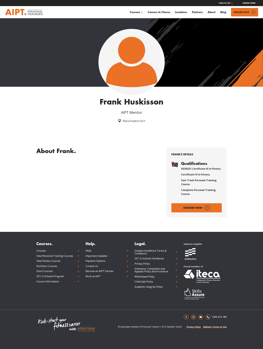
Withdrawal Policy (145, 276)
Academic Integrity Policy (149, 287)
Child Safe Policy (144, 281)
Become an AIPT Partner (100, 271)
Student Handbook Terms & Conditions (151, 252)
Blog (223, 12)
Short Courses (44, 271)
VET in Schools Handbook (149, 258)
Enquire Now (241, 12)
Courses (135, 12)
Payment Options (95, 261)
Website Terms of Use (215, 327)
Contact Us (92, 266)
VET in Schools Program (50, 276)
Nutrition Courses (46, 266)
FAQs (88, 251)
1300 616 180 (224, 3)
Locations (181, 12)
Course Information (47, 281)
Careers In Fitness (159, 12)
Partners (197, 12)
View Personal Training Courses (54, 256)
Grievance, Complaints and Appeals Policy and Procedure (151, 270)
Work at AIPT (93, 276)
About (212, 12)
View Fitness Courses (48, 261)
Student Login (249, 3)
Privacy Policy (142, 263)
